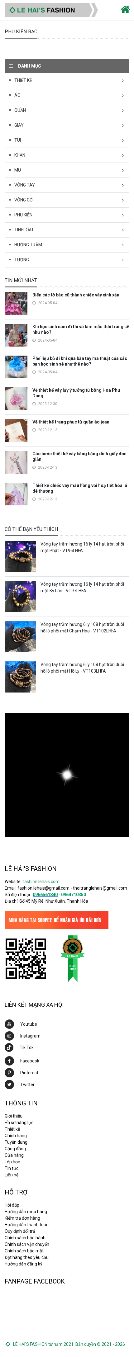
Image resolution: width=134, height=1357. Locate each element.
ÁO (17, 95)
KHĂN (19, 155)
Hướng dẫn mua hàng (26, 1211)
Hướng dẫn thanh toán (27, 1224)
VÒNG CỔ (23, 199)
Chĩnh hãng (16, 1135)
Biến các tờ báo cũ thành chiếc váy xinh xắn (75, 294)
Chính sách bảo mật (24, 1250)
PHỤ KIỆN (23, 214)
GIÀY (19, 125)
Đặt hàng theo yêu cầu (27, 1257)
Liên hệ (11, 1174)
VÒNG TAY (24, 184)
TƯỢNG (21, 259)
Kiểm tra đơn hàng (22, 1218)
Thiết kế (12, 1129)
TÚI (17, 140)
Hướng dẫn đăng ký (23, 1263)
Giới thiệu (13, 1115)
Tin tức (11, 1168)
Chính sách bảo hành (25, 1237)
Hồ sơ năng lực (19, 1122)
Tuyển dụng (16, 1142)
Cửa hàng (14, 1155)
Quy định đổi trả (20, 1231)
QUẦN (20, 110)
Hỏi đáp (12, 1205)
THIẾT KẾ (23, 80)
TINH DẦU (23, 229)
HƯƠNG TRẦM (28, 244)
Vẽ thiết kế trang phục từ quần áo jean (70, 421)
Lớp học (12, 1161)
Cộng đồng (15, 1148)
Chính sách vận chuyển (27, 1244)
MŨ (17, 170)
